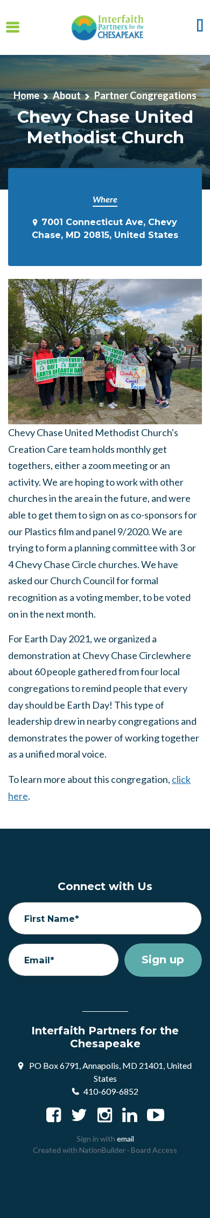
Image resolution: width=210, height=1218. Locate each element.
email (125, 1138)
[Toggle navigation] (12, 27)
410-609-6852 (110, 1091)
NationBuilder (102, 1149)
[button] (200, 27)
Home (26, 95)
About (67, 95)
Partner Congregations (145, 95)
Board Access (154, 1149)
